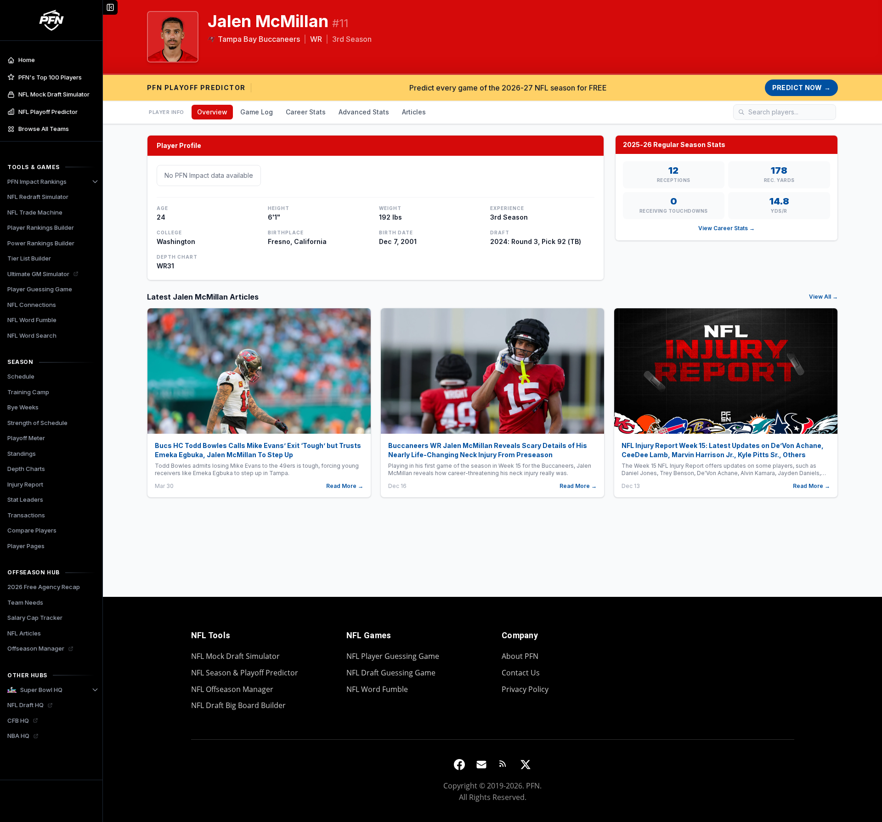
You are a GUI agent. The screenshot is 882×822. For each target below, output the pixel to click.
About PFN (520, 656)
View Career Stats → (726, 228)
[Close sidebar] (110, 7)
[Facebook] (459, 764)
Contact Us (521, 673)
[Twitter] (525, 764)
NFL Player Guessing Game (392, 656)
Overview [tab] (212, 112)
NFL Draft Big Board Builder (238, 705)
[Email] (481, 764)
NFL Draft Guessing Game (390, 673)
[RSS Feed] (503, 764)
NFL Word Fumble (377, 689)
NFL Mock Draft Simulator (235, 656)
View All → (823, 296)
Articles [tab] (414, 112)
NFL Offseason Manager (232, 689)
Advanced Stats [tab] (364, 112)
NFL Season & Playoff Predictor (244, 673)
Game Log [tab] (256, 112)
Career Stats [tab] (306, 112)
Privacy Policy (525, 689)
